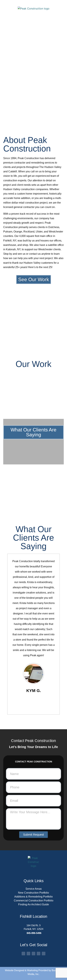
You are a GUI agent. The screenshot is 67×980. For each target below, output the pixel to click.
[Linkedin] (43, 953)
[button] (6, 394)
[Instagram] (28, 953)
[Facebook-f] (23, 953)
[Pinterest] (38, 953)
